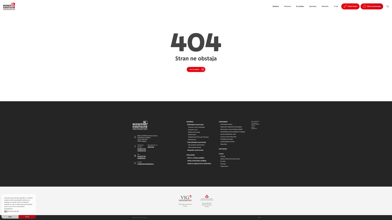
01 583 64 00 (142, 150)
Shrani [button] (27, 217)
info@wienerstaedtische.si (146, 164)
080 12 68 (151, 147)
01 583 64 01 (141, 158)
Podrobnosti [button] (8, 208)
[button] (190, 122)
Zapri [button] (10, 217)
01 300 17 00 (142, 149)
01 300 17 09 (142, 156)
